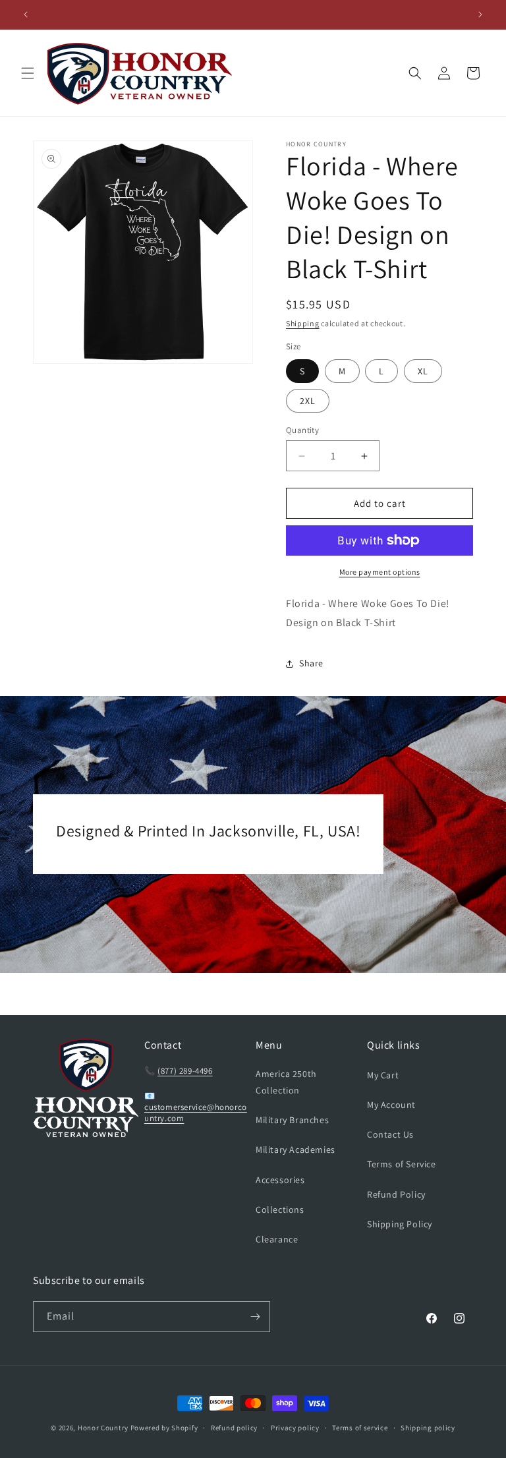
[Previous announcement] (25, 14)
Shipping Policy (399, 1224)
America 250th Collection (286, 1082)
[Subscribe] (254, 1316)
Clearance (277, 1239)
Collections (280, 1209)
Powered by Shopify (164, 1427)
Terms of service (359, 1427)
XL (423, 371)
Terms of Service (401, 1164)
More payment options (379, 572)
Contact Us (390, 1134)
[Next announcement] (480, 14)
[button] (27, 73)
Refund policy (234, 1427)
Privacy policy (295, 1427)
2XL (308, 401)
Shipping (303, 323)
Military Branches (292, 1120)
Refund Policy (396, 1194)
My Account (391, 1105)
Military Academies (295, 1149)
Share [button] (311, 663)
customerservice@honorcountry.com (195, 1112)
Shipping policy (428, 1427)
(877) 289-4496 (184, 1070)
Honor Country (103, 1427)
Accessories (280, 1180)
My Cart (383, 1075)
